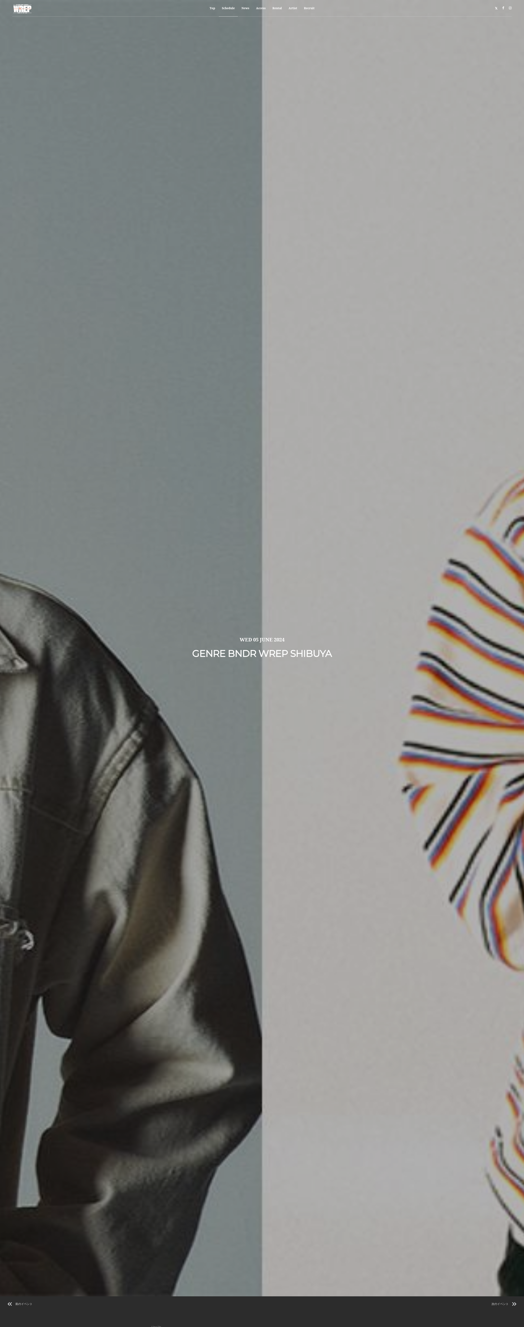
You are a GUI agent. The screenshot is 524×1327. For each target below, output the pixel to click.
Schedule (228, 8)
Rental (277, 8)
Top (212, 8)
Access (261, 8)
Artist (293, 8)
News (245, 8)
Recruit (309, 8)
